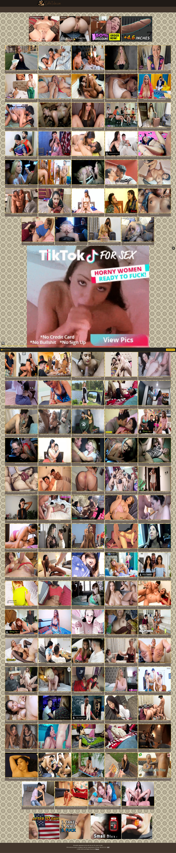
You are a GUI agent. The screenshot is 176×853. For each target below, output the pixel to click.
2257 (108, 847)
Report (97, 849)
